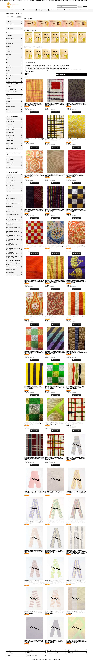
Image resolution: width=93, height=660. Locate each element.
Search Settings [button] (61, 74)
